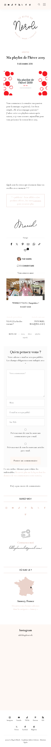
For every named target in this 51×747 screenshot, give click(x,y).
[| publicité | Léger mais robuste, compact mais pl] (13, 679)
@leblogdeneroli (25, 635)
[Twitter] (17, 244)
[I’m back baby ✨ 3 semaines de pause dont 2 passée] (13, 664)
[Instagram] (4, 5)
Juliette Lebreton (34, 740)
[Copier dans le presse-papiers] (39, 244)
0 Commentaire (26, 266)
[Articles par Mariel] (19, 259)
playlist (38, 334)
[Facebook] (25, 5)
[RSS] (18, 5)
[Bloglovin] (25, 514)
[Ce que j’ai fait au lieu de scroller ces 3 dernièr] (13, 650)
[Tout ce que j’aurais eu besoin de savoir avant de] (13, 693)
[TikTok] (11, 5)
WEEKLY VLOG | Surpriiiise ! (25, 303)
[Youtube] (12, 507)
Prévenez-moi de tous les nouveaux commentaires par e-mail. (26, 435)
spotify (26, 337)
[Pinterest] (22, 244)
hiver (30, 334)
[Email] (28, 244)
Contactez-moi (25, 542)
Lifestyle (25, 52)
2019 (23, 334)
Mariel (29, 259)
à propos (37, 200)
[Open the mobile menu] (44, 4)
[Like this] (25, 250)
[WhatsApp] (33, 244)
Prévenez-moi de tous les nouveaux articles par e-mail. (25, 449)
